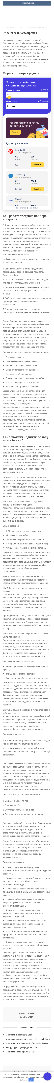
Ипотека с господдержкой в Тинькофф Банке (27, 1043)
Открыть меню (27, 3)
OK (31, 1080)
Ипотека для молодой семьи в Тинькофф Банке (28, 1039)
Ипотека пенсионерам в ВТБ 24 (21, 1051)
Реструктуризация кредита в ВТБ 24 (23, 1047)
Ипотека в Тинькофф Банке (19, 1034)
